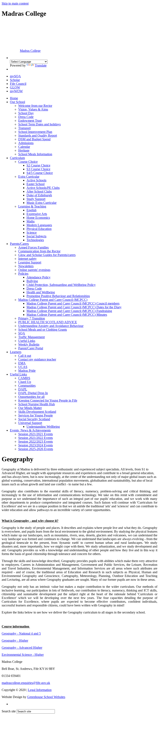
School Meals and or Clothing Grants (42, 329)
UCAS (22, 367)
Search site (9, 711)
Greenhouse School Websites (46, 697)
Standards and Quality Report (37, 135)
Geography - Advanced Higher (22, 647)
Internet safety (27, 258)
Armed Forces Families (33, 247)
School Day (26, 113)
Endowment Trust (30, 120)
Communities (27, 385)
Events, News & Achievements (30, 430)
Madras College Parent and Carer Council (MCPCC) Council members (72, 303)
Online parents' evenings (34, 270)
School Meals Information (35, 154)
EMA (22, 363)
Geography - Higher (15, 640)
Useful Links (26, 340)
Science (31, 232)
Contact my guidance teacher (37, 359)
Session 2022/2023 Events (35, 441)
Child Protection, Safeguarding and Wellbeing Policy (61, 285)
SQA (21, 333)
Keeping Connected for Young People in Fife (47, 400)
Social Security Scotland (34, 419)
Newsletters (26, 266)
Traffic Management (31, 337)
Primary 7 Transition (31, 318)
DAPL (22, 389)
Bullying (32, 281)
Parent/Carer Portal (30, 348)
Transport (24, 128)
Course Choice (28, 161)
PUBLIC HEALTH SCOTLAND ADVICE (47, 322)
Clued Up (24, 382)
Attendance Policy (38, 277)
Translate (41, 65)
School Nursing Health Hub (36, 404)
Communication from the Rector (39, 251)
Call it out (24, 355)
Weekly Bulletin (28, 344)
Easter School (35, 184)
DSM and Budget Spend (34, 139)
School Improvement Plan (35, 132)
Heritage (23, 150)
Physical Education (39, 229)
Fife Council (18, 83)
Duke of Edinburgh (39, 195)
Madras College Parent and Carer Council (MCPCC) (52, 299)
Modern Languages (39, 225)
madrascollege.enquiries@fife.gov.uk (26, 683)
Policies (23, 273)
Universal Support (30, 423)
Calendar (24, 146)
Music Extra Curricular (41, 202)
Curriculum (17, 158)
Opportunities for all (31, 396)
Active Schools (36, 180)
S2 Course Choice (38, 165)
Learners (15, 352)
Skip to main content (15, 3)
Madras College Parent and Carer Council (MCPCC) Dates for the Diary (74, 307)
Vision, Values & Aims (33, 109)
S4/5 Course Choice (39, 173)
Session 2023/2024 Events (35, 445)
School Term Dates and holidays (39, 124)
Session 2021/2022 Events (35, 438)
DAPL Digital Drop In (33, 393)
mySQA (15, 76)
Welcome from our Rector (35, 105)
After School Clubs (39, 191)
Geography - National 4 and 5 (21, 633)
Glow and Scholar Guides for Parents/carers (47, 255)
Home (14, 98)
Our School (17, 102)
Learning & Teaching (32, 206)
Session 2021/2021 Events (35, 434)
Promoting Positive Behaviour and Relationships (58, 296)
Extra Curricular (28, 176)
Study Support (35, 199)
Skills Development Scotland (37, 411)
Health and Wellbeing (40, 292)
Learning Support (29, 262)
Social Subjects (36, 236)
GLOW (15, 87)
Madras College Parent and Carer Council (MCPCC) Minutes (66, 314)
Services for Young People (35, 415)
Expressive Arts (36, 214)
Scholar (15, 80)
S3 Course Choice (38, 169)
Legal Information (40, 690)
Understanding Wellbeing (43, 426)
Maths (30, 221)
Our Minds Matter (30, 408)
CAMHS (24, 378)
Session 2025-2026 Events (35, 449)
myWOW (16, 91)
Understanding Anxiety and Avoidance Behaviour (50, 326)
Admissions (26, 143)
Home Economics (38, 217)
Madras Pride (27, 370)
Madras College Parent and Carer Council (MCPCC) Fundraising (69, 311)
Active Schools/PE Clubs (43, 187)
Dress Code (26, 117)
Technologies (35, 240)
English (31, 210)
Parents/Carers (19, 243)
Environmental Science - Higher (23, 654)
